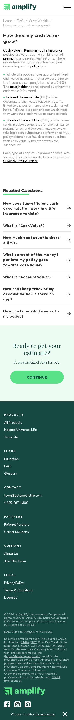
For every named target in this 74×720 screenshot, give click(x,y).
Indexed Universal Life (22, 97)
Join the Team (15, 561)
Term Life (11, 437)
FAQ (20, 21)
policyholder (19, 87)
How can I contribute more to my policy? (31, 313)
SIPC (34, 642)
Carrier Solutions (16, 532)
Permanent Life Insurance (43, 50)
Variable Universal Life (23, 120)
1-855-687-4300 (16, 503)
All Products (13, 423)
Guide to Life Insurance (20, 161)
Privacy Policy (14, 583)
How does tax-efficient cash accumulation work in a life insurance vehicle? (30, 208)
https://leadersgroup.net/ (22, 656)
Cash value (11, 50)
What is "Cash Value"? (24, 225)
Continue (37, 377)
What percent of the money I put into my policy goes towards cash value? (30, 259)
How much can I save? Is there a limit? (31, 240)
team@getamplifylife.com (23, 495)
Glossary (10, 473)
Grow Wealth (38, 21)
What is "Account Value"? (27, 277)
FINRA (25, 642)
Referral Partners (16, 525)
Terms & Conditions (18, 590)
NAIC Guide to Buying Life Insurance (28, 631)
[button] (67, 7)
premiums (10, 58)
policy (34, 66)
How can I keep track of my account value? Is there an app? (28, 293)
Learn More (45, 714)
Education (11, 459)
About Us (11, 554)
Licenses (10, 597)
